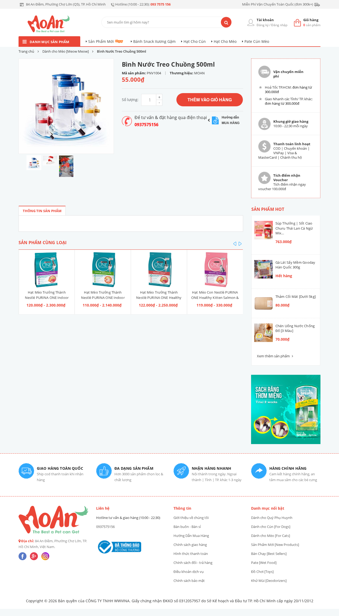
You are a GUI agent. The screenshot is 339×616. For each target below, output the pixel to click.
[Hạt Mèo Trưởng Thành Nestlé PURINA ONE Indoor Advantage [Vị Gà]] (103, 270)
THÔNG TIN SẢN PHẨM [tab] (42, 210)
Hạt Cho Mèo (225, 41)
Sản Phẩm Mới (101, 41)
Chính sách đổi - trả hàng (192, 562)
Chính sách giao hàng (190, 544)
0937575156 (146, 124)
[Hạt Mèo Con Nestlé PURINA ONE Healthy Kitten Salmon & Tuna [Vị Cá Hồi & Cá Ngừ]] (215, 270)
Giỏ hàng (310, 19)
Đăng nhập (279, 25)
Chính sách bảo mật (189, 580)
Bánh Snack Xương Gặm (154, 41)
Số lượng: (130, 99)
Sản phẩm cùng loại (42, 242)
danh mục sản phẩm (49, 41)
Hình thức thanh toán (190, 553)
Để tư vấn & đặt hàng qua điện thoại (171, 117)
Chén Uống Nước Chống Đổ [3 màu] (295, 328)
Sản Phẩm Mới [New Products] (275, 544)
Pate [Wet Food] (263, 562)
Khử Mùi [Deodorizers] (269, 580)
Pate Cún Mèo (256, 41)
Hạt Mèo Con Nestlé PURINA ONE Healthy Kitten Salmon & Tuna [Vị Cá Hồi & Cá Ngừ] (215, 297)
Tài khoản (265, 19)
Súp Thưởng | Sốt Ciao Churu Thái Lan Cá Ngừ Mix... (294, 228)
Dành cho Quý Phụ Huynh (271, 517)
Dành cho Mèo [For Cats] (270, 535)
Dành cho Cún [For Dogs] (270, 526)
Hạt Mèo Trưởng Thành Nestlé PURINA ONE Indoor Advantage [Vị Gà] (103, 297)
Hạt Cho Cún (195, 41)
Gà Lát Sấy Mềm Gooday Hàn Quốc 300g (295, 265)
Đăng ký (263, 25)
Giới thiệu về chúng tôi (191, 517)
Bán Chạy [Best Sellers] (269, 553)
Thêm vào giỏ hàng (210, 100)
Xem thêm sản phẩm (274, 356)
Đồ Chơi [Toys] (262, 571)
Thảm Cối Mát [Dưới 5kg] (295, 296)
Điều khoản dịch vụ (188, 571)
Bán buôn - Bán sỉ (187, 526)
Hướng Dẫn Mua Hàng (191, 535)
